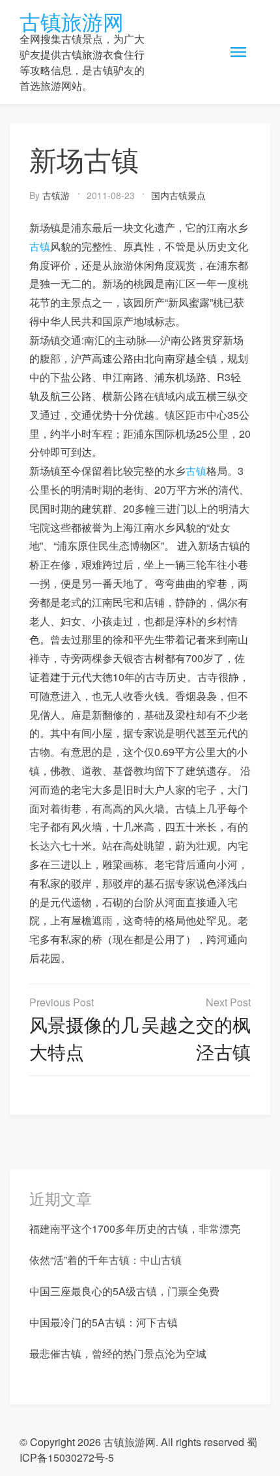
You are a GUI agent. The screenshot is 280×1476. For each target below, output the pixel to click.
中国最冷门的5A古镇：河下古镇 (103, 1322)
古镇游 (56, 195)
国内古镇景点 (178, 195)
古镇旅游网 (72, 21)
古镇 (39, 246)
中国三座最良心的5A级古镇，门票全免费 (124, 1290)
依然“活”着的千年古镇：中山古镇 (105, 1259)
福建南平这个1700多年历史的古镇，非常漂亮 (134, 1228)
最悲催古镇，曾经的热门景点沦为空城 (117, 1353)
